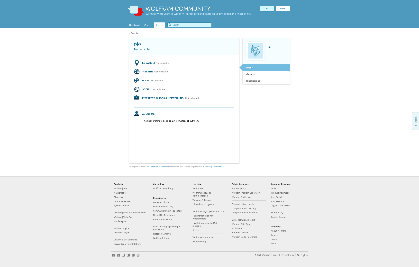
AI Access (118, 197)
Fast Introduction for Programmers (202, 217)
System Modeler (122, 205)
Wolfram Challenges (241, 197)
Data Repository (161, 202)
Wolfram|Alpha (239, 188)
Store (273, 188)
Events (274, 243)
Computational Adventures (245, 212)
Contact (275, 239)
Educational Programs (203, 204)
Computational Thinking (244, 208)
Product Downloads (281, 192)
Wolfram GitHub (161, 238)
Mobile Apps (120, 221)
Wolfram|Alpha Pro (123, 217)
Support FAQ (277, 212)
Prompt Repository (162, 219)
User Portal (276, 197)
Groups (250, 74)
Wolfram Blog (199, 241)
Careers (274, 235)
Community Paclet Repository (167, 210)
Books (195, 230)
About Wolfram (278, 230)
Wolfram (266, 254)
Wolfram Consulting (163, 188)
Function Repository (163, 206)
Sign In (283, 8)
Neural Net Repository (164, 215)
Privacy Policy (287, 254)
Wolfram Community (202, 237)
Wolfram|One (120, 188)
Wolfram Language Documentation (201, 194)
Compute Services (122, 201)
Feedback (416, 121)
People (133, 33)
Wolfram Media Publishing (244, 236)
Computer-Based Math (243, 204)
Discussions (253, 80)
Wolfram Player (121, 232)
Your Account (277, 201)
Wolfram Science (240, 232)
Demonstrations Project (243, 219)
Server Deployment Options (127, 243)
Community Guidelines (159, 167)
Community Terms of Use (213, 167)
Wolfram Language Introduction (208, 211)
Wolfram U (197, 188)
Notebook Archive (162, 233)
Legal (275, 254)
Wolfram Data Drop (241, 224)
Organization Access (280, 205)
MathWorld (237, 228)
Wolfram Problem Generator (246, 192)
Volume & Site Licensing (125, 239)
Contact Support (279, 217)
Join (267, 8)
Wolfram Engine (121, 228)
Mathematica (120, 192)
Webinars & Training (202, 199)
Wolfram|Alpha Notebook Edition (130, 212)
